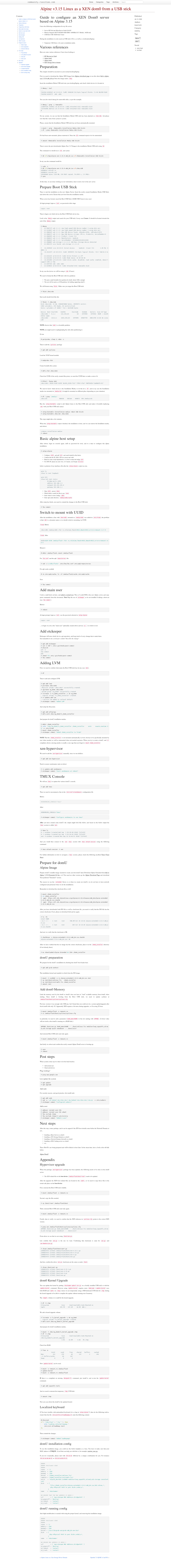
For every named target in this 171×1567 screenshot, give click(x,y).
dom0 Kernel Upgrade (25, 66)
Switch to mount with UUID (24, 31)
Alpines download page (82, 76)
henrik (140, 25)
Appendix (21, 62)
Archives (116, 2)
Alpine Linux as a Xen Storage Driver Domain (54, 1557)
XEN (137, 41)
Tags (108, 2)
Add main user (22, 33)
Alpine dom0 (48, 58)
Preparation (21, 25)
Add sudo (23, 56)
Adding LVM (21, 37)
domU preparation (24, 46)
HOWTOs (137, 31)
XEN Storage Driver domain (52, 62)
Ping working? (24, 52)
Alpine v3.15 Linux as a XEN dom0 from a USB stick (85, 8)
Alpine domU (48, 60)
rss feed (139, 50)
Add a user (23, 58)
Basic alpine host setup (23, 29)
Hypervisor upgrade (25, 64)
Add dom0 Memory (25, 48)
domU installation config (26, 70)
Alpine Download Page (92, 875)
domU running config (25, 72)
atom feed (140, 48)
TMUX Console (22, 41)
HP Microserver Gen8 (50, 56)
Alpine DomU (44, 1154)
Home (91, 2)
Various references (22, 23)
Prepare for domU (22, 43)
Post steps (21, 50)
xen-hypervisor (22, 39)
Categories (99, 2)
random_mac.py (93, 1451)
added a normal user (67, 595)
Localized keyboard (25, 68)
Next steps (21, 60)
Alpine (137, 38)
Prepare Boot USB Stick (24, 27)
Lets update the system (26, 54)
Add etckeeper (22, 35)
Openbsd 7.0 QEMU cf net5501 (99, 1557)
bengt (136, 25)
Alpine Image (24, 45)
